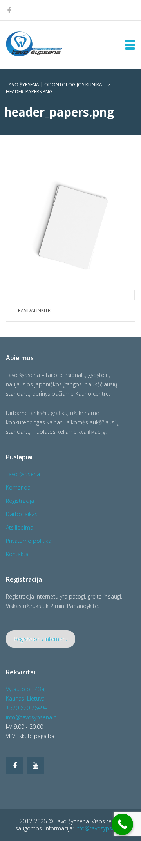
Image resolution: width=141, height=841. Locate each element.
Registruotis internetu (40, 639)
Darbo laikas (22, 514)
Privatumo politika (28, 540)
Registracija (20, 500)
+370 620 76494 (26, 708)
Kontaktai (18, 554)
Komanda (18, 487)
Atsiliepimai (20, 527)
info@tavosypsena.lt (31, 717)
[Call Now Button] (122, 824)
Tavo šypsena (23, 474)
